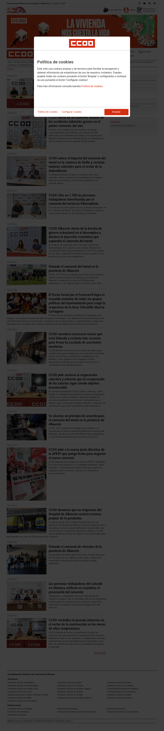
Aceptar (116, 112)
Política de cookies (92, 86)
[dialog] (82, 77)
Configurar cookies (72, 112)
